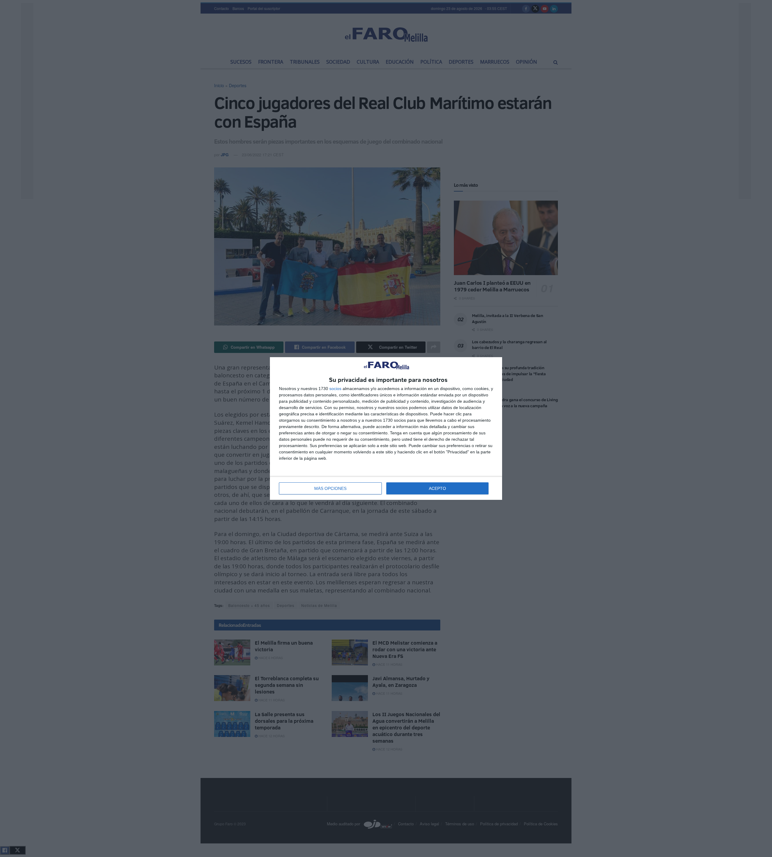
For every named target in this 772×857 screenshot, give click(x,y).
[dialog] (386, 428)
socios (335, 388)
